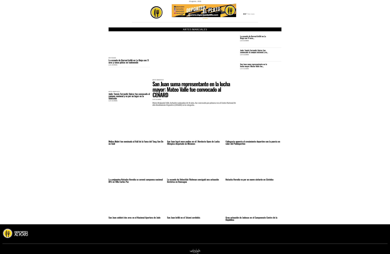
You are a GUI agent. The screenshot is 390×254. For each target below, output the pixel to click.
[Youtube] (253, 11)
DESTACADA (112, 57)
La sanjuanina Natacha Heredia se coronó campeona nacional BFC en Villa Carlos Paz (136, 180)
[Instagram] (246, 11)
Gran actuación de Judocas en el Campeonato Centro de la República (251, 218)
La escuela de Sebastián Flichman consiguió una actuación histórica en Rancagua (193, 180)
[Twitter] (250, 11)
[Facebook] (242, 11)
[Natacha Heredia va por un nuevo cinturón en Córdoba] (253, 163)
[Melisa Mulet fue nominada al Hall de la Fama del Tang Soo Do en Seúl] (136, 125)
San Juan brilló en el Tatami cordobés (183, 217)
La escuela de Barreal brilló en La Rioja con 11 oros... (253, 37)
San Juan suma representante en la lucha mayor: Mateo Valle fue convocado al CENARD (191, 89)
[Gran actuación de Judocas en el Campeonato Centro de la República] (253, 201)
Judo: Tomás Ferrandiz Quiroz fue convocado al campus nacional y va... (254, 51)
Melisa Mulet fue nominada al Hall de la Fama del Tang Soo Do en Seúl (136, 142)
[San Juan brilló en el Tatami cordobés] (195, 201)
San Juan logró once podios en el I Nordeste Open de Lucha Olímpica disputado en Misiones (193, 142)
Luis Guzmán (113, 64)
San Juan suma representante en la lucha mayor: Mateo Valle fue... (253, 65)
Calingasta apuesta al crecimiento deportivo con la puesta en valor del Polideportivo (253, 142)
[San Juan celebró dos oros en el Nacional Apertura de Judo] (136, 201)
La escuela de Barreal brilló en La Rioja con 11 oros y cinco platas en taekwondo (129, 61)
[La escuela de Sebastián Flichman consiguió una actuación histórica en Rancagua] (195, 163)
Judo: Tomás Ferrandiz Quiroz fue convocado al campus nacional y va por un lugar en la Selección (129, 96)
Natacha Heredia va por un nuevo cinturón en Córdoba (249, 179)
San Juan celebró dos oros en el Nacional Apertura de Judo (134, 217)
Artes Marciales (114, 91)
